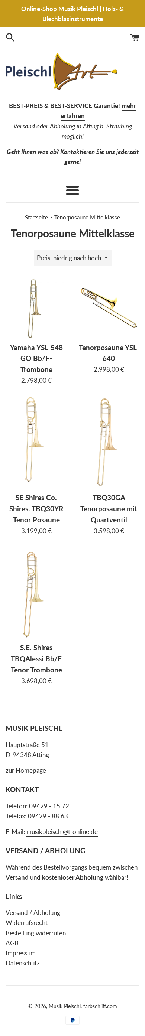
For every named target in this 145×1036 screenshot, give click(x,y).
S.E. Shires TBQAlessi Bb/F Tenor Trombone (36, 659)
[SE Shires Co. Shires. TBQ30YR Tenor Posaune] (36, 443)
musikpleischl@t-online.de (62, 831)
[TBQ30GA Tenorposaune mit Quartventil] (108, 443)
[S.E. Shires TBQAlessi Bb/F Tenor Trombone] (36, 593)
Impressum (21, 953)
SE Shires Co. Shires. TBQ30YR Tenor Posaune (36, 508)
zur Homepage (26, 770)
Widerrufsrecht (27, 922)
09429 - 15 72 (49, 806)
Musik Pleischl (65, 1006)
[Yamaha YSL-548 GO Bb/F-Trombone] (36, 308)
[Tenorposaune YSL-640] (108, 308)
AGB (12, 943)
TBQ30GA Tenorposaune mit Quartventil (108, 508)
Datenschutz (23, 963)
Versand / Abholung (33, 912)
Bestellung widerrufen (36, 933)
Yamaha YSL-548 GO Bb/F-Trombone (36, 358)
